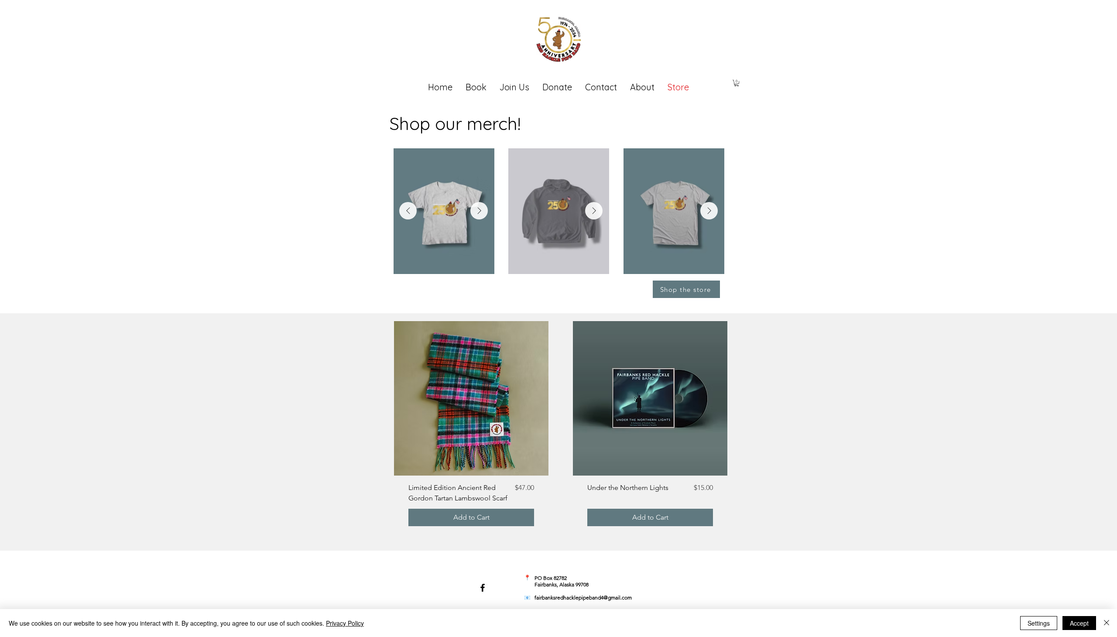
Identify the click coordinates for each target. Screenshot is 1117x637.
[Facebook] (482, 587)
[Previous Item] (408, 210)
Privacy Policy (345, 623)
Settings (1039, 623)
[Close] (1106, 623)
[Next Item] (479, 210)
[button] (736, 83)
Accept (1079, 623)
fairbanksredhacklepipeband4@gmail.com (583, 597)
